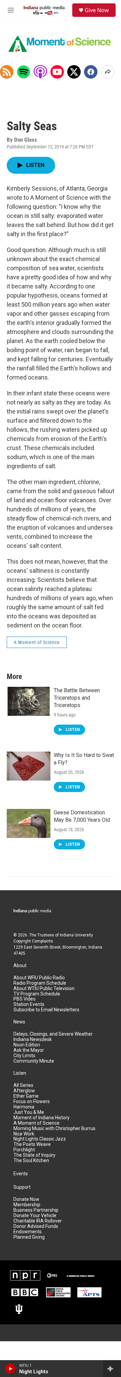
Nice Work (23, 1133)
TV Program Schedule (36, 993)
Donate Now (26, 1199)
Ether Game (26, 1096)
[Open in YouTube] (57, 72)
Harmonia (23, 1106)
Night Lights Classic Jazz (39, 1139)
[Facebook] (90, 72)
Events (20, 1173)
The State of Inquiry (34, 1155)
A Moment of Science (37, 642)
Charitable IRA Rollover (37, 1221)
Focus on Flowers (31, 1101)
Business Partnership (35, 1210)
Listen (19, 1073)
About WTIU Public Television (44, 988)
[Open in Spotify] (23, 72)
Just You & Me (28, 1112)
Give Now (97, 10)
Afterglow (24, 1090)
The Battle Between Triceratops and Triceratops (77, 697)
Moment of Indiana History (41, 1117)
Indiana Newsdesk (32, 1039)
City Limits (24, 1055)
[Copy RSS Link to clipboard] (6, 72)
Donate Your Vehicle (34, 1215)
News (19, 1021)
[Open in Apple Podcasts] (40, 72)
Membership (26, 1204)
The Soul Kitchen (31, 1160)
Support (22, 1187)
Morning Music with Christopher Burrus (54, 1128)
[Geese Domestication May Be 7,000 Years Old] (28, 823)
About (20, 965)
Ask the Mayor (28, 1050)
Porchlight (24, 1149)
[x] (74, 72)
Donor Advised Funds (35, 1226)
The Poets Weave (32, 1144)
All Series (23, 1085)
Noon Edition (26, 1044)
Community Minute (33, 1061)
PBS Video (24, 999)
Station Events (28, 1004)
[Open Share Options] (107, 72)
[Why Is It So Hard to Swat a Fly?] (28, 766)
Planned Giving (29, 1237)
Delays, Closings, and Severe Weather (53, 1034)
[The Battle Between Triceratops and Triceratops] (28, 701)
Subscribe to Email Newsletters (46, 1009)
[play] (10, 1368)
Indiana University (76, 935)
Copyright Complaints (33, 941)
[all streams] (112, 1368)
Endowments (27, 1231)
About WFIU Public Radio (39, 977)
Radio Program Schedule (39, 983)
